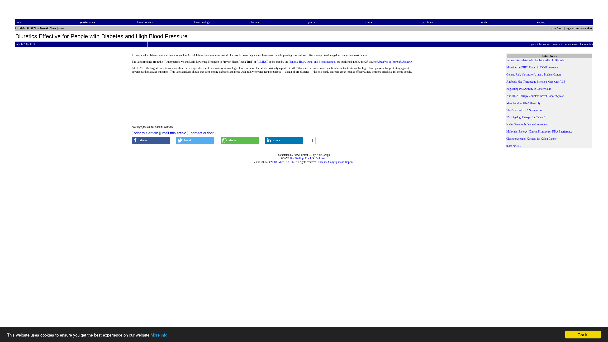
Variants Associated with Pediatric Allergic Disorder (535, 60)
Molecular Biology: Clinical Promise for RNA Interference (539, 131)
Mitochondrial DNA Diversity (523, 103)
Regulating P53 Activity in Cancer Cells (528, 88)
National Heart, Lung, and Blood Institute (312, 61)
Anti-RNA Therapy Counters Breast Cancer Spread (535, 96)
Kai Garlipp (297, 158)
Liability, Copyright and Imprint (335, 162)
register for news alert (579, 28)
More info (159, 335)
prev (553, 28)
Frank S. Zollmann (315, 158)
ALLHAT (261, 61)
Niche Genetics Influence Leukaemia (526, 124)
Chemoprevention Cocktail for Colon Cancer (531, 138)
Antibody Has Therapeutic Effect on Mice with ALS (535, 81)
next (561, 28)
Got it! (583, 334)
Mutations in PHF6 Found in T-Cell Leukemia (532, 67)
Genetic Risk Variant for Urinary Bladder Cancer (533, 74)
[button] (151, 140)
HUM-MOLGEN (284, 162)
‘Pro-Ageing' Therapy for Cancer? (525, 117)
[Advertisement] (455, 92)
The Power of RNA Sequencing (524, 110)
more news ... (514, 145)
